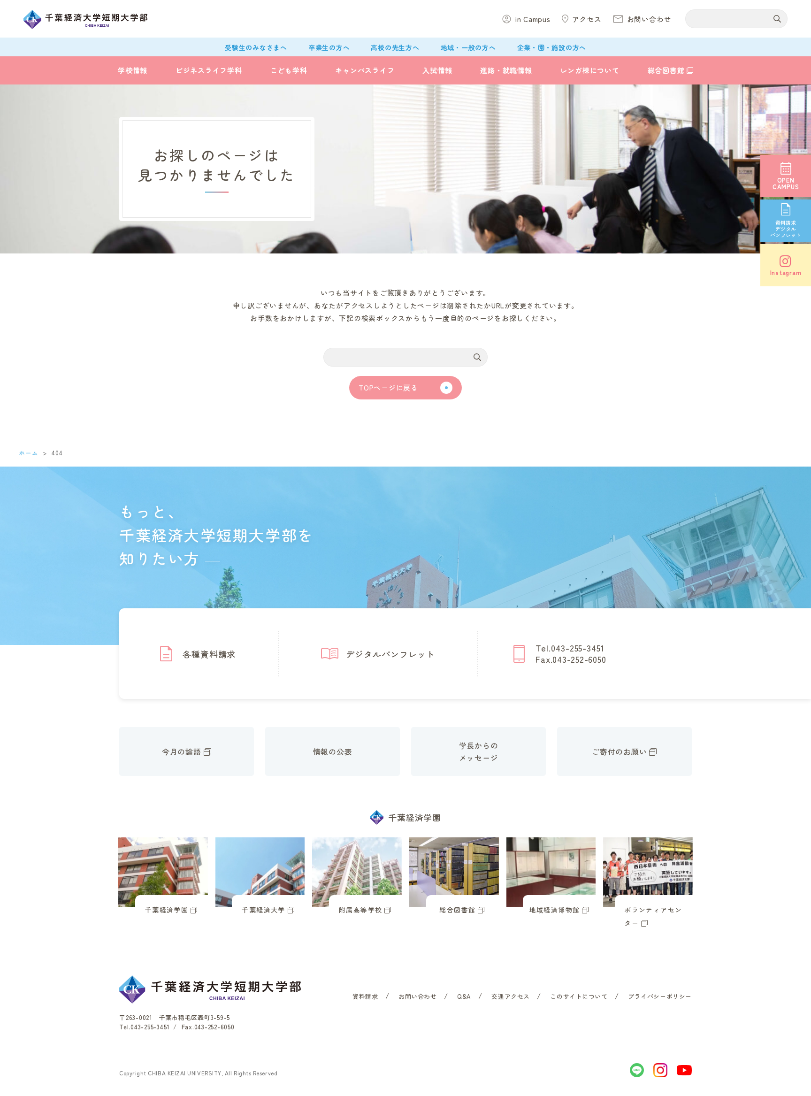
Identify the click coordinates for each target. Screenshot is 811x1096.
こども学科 (288, 70)
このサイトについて (578, 996)
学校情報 (132, 70)
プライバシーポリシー (660, 996)
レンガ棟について (590, 70)
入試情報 (437, 70)
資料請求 (365, 996)
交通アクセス (510, 996)
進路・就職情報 (506, 70)
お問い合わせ (417, 996)
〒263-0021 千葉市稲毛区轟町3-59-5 (174, 1017)
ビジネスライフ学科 (209, 70)
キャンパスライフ (364, 70)
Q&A (464, 996)
